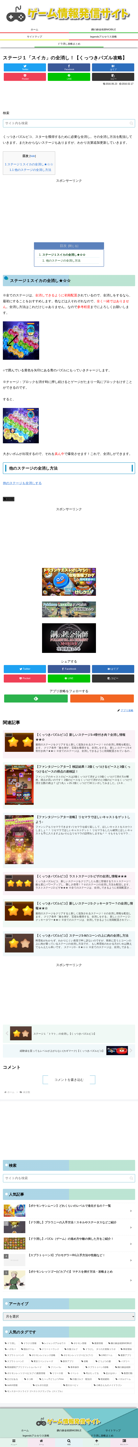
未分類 (10, 499)
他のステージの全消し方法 (30, 170)
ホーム (25, 1430)
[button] (113, 77)
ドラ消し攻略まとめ (102, 1435)
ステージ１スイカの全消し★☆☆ (29, 164)
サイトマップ (113, 1430)
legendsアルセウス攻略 (36, 1435)
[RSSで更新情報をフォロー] (102, 698)
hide (32, 155)
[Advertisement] (69, 96)
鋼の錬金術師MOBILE (69, 1430)
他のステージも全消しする (22, 483)
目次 (63, 246)
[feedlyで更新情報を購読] (36, 698)
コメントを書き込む (69, 1080)
